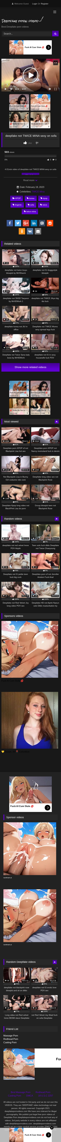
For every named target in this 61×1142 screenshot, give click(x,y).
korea (31, 198)
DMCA (29, 1095)
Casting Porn (10, 1042)
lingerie (18, 205)
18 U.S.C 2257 (45, 1095)
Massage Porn (10, 1035)
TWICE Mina (38, 191)
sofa (32, 205)
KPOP (18, 198)
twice (45, 205)
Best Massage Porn (20, 1092)
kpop (45, 198)
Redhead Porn (10, 1039)
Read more (29, 180)
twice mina (31, 211)
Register (44, 4)
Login (34, 4)
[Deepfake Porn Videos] (25, 16)
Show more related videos (30, 367)
